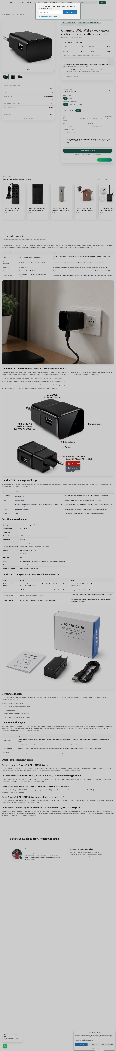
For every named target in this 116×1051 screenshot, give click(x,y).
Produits (11, 12)
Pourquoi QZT (54, 2)
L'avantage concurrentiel (67, 2)
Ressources (30, 2)
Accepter (81, 1044)
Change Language (70, 12)
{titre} (93, 1048)
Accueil (4, 12)
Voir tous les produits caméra (104, 179)
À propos (45, 2)
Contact (102, 2)
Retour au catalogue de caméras (13, 14)
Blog (39, 2)
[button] (113, 1032)
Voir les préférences (107, 1044)
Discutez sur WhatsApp (105, 159)
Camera (18, 12)
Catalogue (20, 2)
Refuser (94, 1044)
